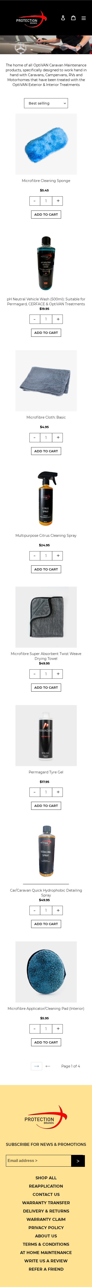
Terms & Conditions (46, 1244)
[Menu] (84, 18)
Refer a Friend (46, 1269)
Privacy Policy (46, 1227)
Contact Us (46, 1194)
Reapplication (46, 1186)
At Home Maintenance (46, 1252)
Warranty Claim (46, 1219)
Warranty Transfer (46, 1203)
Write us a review (46, 1261)
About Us (46, 1236)
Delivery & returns (46, 1211)
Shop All (46, 1178)
